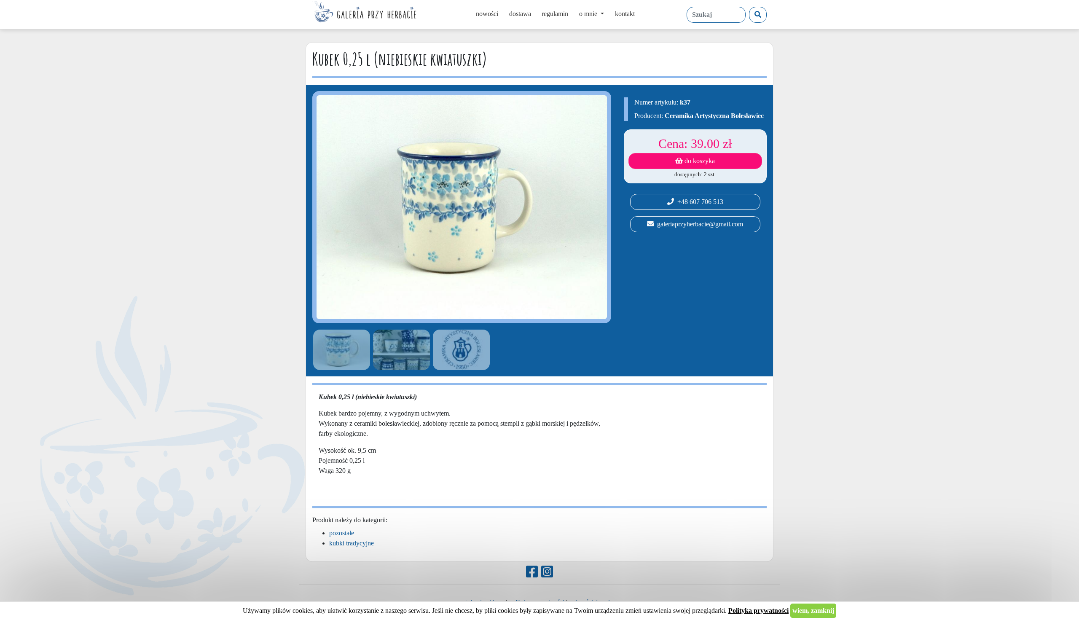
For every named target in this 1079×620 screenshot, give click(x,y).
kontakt (625, 13)
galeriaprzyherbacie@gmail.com (698, 224)
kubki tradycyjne (351, 543)
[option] (340, 350)
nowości (487, 13)
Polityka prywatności (758, 610)
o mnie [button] (589, 13)
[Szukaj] (758, 15)
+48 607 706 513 (698, 201)
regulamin (555, 13)
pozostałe (341, 533)
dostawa (520, 13)
